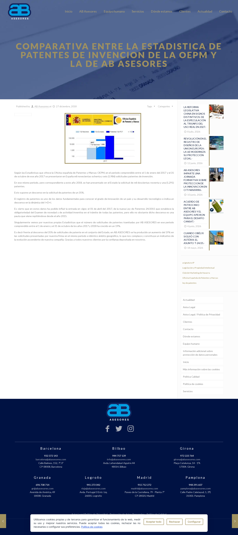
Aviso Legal (189, 307)
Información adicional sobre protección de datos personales (200, 353)
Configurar (194, 521)
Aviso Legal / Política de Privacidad (201, 314)
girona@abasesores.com (187, 459)
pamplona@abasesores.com (196, 488)
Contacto (188, 329)
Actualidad (189, 299)
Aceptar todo (154, 521)
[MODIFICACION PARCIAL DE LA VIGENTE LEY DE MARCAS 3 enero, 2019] (235, 521)
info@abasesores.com (119, 459)
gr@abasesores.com (42, 488)
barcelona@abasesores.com (51, 459)
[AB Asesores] (19, 11)
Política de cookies (193, 383)
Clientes (187, 321)
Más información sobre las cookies (201, 369)
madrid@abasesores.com (144, 488)
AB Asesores (41, 106)
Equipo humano (191, 343)
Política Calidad (191, 376)
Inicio (186, 361)
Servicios (188, 391)
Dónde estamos (191, 336)
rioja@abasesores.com (93, 488)
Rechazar (174, 521)
